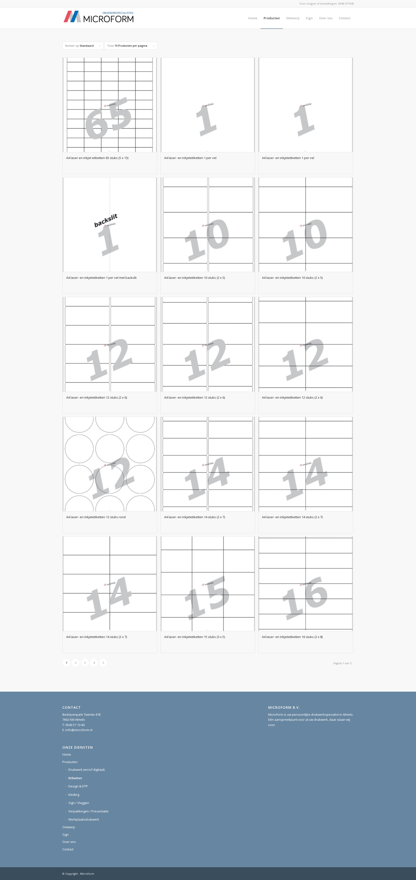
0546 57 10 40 (74, 725)
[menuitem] (252, 18)
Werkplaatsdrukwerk (83, 819)
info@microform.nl (78, 730)
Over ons (69, 842)
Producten (70, 762)
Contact (67, 849)
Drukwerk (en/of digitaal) (86, 769)
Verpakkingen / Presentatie (88, 811)
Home (66, 754)
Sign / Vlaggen (78, 803)
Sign (65, 834)
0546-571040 (346, 3)
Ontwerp (68, 827)
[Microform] (98, 18)
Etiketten (75, 778)
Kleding (73, 794)
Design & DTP (78, 786)
